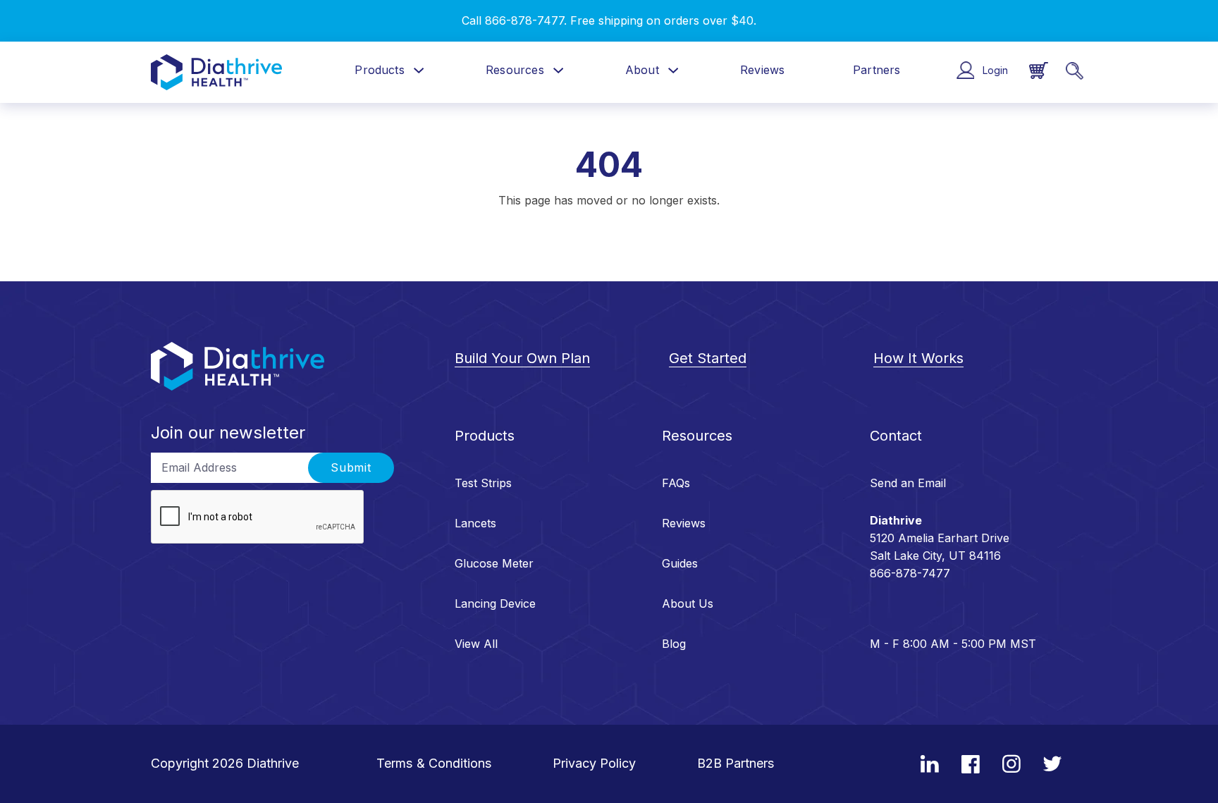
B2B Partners (736, 763)
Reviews (762, 70)
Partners (876, 70)
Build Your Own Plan (522, 358)
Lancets (475, 523)
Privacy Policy (594, 763)
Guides (680, 563)
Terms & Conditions (434, 763)
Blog (674, 644)
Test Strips (483, 483)
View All (476, 644)
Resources (515, 70)
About (642, 70)
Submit (351, 467)
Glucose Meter (494, 563)
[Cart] (1038, 71)
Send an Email (908, 483)
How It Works (918, 358)
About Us (687, 603)
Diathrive (273, 763)
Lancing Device (495, 603)
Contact (896, 435)
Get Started (707, 358)
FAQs (676, 483)
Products (379, 70)
